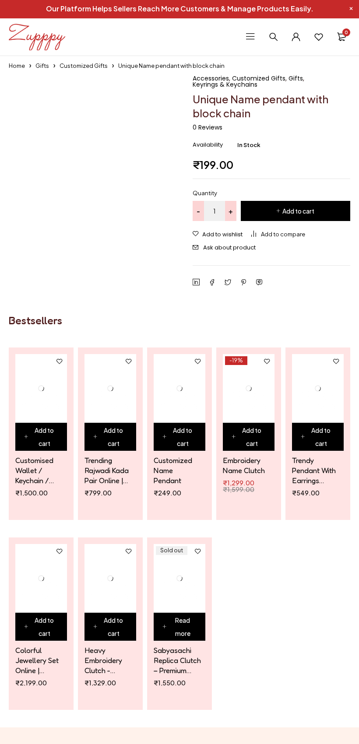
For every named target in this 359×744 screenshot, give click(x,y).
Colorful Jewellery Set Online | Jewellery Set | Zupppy (38, 660)
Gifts (42, 65)
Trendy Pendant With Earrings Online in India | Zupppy (314, 470)
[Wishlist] (318, 36)
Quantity (205, 193)
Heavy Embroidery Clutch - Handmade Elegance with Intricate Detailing (107, 660)
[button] (41, 437)
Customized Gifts (84, 65)
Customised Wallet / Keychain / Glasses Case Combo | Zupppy (37, 470)
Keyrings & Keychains (225, 84)
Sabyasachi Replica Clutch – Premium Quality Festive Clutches (177, 660)
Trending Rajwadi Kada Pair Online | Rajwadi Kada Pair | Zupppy (106, 470)
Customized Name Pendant (173, 470)
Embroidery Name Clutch (244, 465)
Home (17, 65)
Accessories (211, 78)
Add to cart (298, 211)
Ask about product (229, 247)
